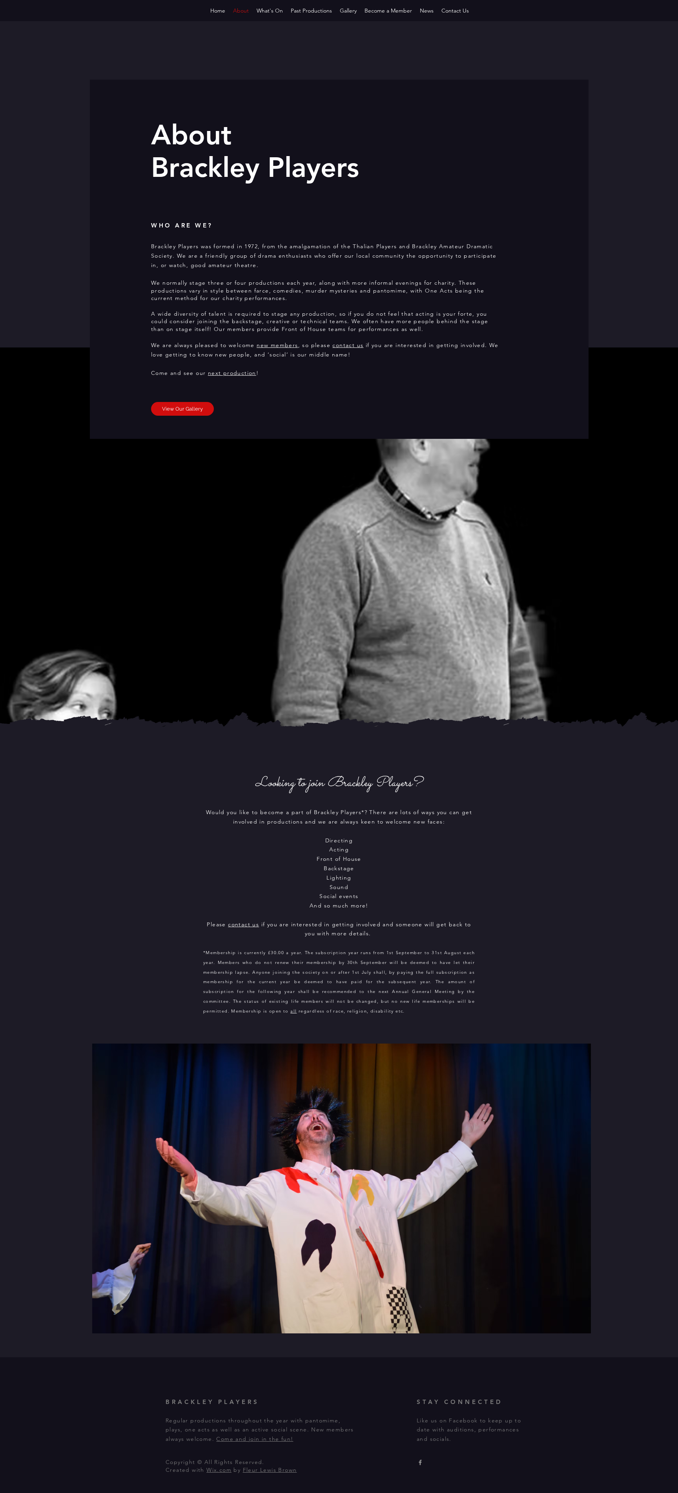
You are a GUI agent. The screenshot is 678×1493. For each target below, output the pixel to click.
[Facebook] (420, 1462)
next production (232, 372)
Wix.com (218, 1469)
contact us (347, 345)
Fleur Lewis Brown (270, 1469)
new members (277, 345)
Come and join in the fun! (254, 1438)
